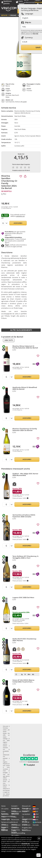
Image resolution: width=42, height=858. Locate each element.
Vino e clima (26, 830)
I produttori (26, 814)
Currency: (29, 37)
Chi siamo (4, 809)
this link (35, 34)
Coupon (25, 811)
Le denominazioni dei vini (27, 819)
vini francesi (6, 790)
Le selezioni (26, 825)
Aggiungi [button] (18, 223)
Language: (29, 13)
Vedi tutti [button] (9, 340)
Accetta (38, 855)
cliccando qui (25, 843)
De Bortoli (6, 191)
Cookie (13, 830)
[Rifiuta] (39, 838)
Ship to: (28, 22)
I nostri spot (5, 819)
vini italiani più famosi (6, 795)
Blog (23, 833)
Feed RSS (4, 830)
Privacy (13, 817)
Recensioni (15, 819)
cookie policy (21, 851)
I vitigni (24, 819)
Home (3, 806)
